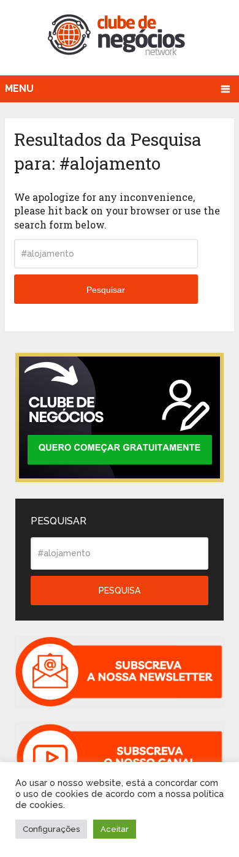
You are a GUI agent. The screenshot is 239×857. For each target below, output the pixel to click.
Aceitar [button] (115, 829)
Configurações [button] (51, 829)
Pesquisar (105, 290)
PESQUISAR (58, 521)
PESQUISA (119, 590)
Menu (19, 88)
